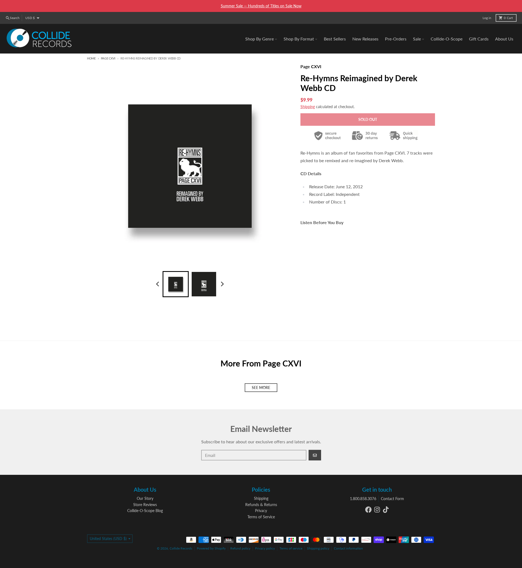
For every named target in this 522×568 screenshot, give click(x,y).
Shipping (307, 106)
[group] (176, 284)
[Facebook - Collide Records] (368, 509)
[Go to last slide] (157, 284)
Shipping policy (318, 548)
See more (261, 387)
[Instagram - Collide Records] (377, 509)
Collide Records (181, 548)
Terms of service (290, 548)
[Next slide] (222, 284)
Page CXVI (108, 58)
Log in (487, 18)
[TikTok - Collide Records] (386, 509)
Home (91, 58)
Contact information (348, 548)
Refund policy (240, 548)
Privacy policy (265, 548)
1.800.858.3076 (363, 498)
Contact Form (392, 498)
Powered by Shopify (211, 548)
